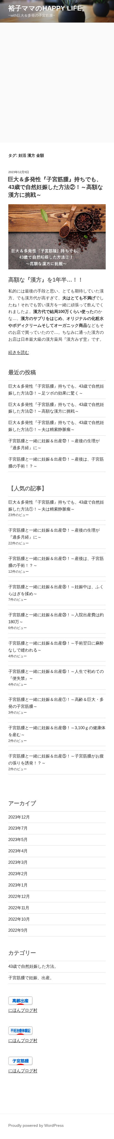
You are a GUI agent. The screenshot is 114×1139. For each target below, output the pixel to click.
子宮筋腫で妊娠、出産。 (31, 977)
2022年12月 (19, 896)
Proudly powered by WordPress (36, 1125)
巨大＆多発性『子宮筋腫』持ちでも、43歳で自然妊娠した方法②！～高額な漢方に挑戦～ (55, 187)
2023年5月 (18, 839)
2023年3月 (18, 862)
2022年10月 (19, 919)
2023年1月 (18, 885)
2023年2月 (18, 873)
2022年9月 (18, 930)
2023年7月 (18, 828)
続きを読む (18, 352)
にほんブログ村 (22, 1010)
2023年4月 (18, 850)
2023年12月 (19, 817)
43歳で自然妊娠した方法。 (33, 966)
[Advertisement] (57, 83)
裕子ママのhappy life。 (48, 8)
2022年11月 (18, 907)
